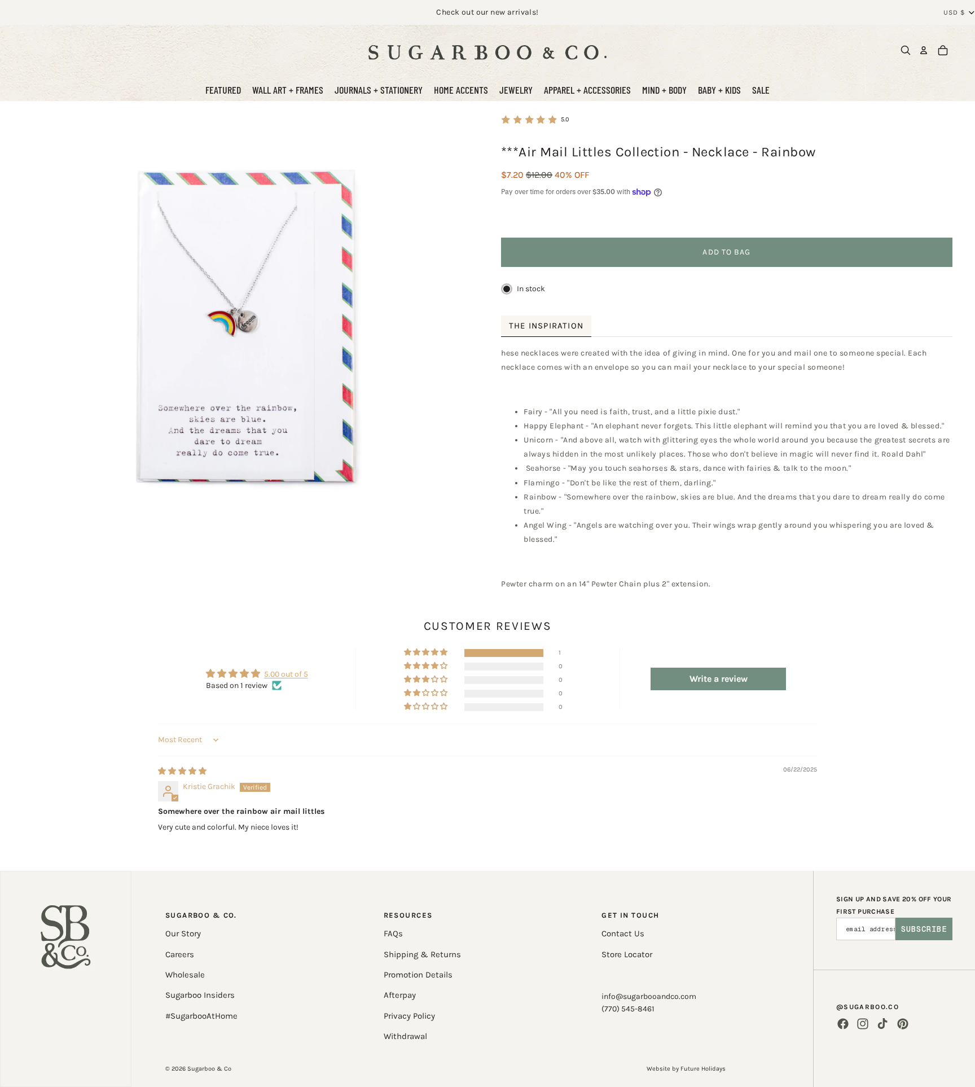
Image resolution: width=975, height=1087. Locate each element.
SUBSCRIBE (924, 929)
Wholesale (185, 975)
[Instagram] (862, 1024)
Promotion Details (418, 975)
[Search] (905, 50)
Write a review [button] (718, 678)
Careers (179, 954)
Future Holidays (703, 1068)
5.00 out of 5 (286, 674)
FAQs (393, 933)
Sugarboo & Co (209, 1068)
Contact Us (622, 933)
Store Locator (626, 954)
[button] (426, 652)
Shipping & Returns (422, 954)
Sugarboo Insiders (200, 995)
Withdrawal (405, 1036)
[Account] (923, 50)
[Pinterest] (903, 1024)
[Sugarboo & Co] (487, 50)
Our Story (183, 933)
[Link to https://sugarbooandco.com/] (65, 979)
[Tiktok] (882, 1024)
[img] (182, 771)
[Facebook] (843, 1024)
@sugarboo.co (867, 1006)
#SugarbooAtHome (201, 1016)
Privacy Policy (409, 1016)
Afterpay (400, 995)
